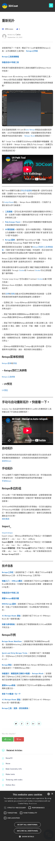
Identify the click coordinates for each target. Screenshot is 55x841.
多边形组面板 (26, 190)
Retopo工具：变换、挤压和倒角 (15, 708)
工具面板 (8, 211)
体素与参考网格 (8, 624)
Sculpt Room (9, 202)
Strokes (40, 279)
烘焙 (15, 363)
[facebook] (22, 724)
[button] (27, 836)
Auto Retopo (30, 130)
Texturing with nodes (14, 779)
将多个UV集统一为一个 (11, 694)
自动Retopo (6, 461)
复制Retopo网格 (8, 685)
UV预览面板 (10, 229)
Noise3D (9, 758)
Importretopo (7, 533)
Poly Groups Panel (12, 222)
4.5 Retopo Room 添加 (11, 616)
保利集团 (5, 519)
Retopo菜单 (10, 240)
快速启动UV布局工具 (10, 62)
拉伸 (7, 294)
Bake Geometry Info (14, 769)
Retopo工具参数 (8, 377)
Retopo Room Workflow (12, 641)
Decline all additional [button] (27, 831)
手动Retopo (6, 481)
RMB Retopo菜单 (9, 604)
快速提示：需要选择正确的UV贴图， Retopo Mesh (22, 673)
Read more (33, 803)
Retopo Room (29, 136)
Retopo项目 (7, 665)
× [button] (52, 794)
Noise (8, 763)
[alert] (27, 816)
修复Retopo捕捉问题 (10, 598)
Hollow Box (10, 785)
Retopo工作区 (32, 51)
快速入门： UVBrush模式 (12, 581)
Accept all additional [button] (27, 825)
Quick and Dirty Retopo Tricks (15, 653)
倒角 (13, 294)
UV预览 (5, 390)
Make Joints (10, 774)
